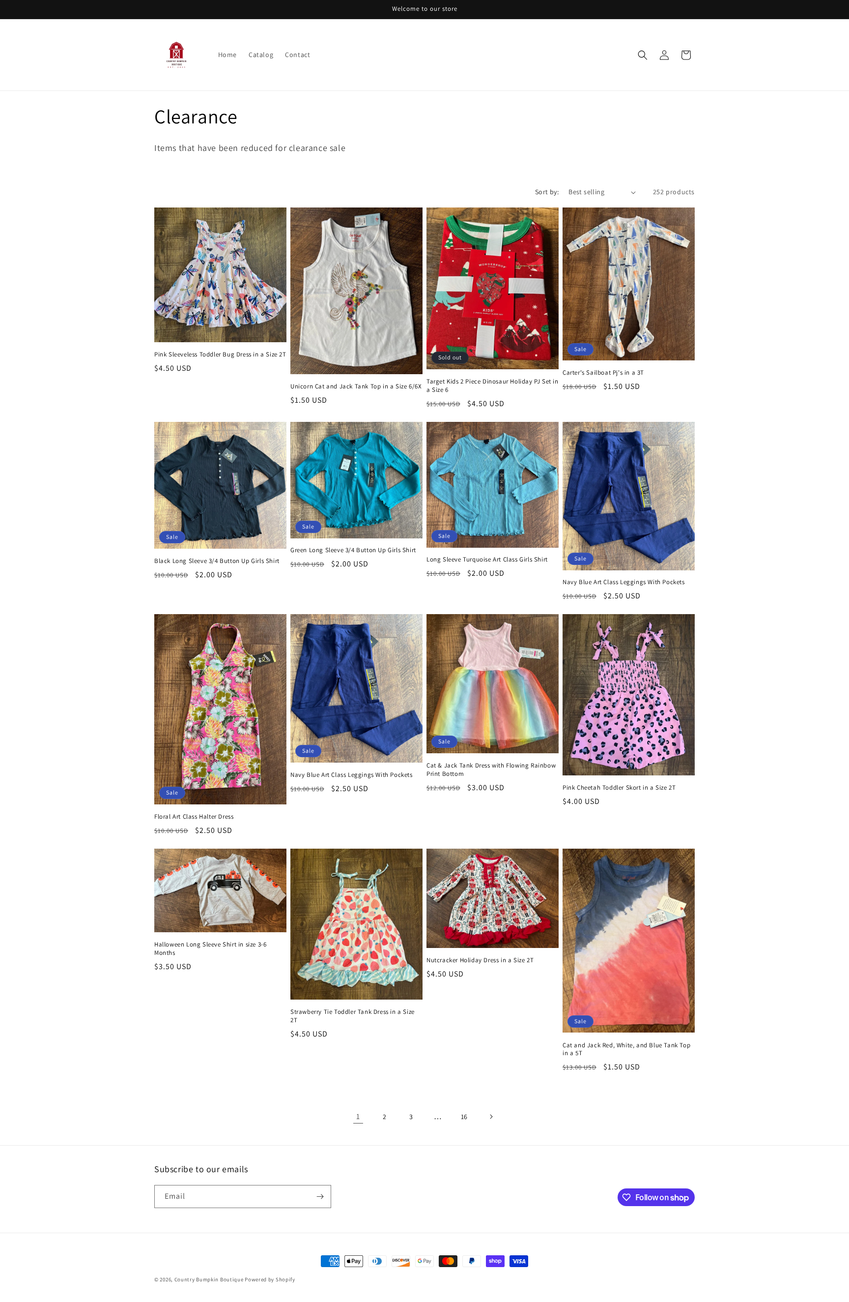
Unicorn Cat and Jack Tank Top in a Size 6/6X (356, 386)
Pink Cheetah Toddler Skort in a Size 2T (619, 788)
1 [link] (358, 1116)
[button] (642, 55)
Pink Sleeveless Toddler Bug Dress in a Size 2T (220, 354)
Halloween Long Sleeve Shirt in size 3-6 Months (210, 949)
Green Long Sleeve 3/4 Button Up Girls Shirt (353, 550)
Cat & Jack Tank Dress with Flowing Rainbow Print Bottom (491, 770)
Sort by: (547, 191)
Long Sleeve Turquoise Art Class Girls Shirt (487, 559)
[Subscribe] (320, 1196)
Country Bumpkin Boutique (209, 1279)
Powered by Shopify (270, 1279)
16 (464, 1116)
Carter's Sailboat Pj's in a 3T (603, 373)
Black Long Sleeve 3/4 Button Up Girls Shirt (217, 561)
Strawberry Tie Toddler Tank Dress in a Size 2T (352, 1016)
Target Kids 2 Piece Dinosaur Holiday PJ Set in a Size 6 (492, 386)
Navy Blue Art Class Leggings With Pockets (624, 582)
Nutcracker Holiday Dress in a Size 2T (480, 960)
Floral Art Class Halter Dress (193, 817)
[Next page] (491, 1116)
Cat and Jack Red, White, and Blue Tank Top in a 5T (626, 1049)
